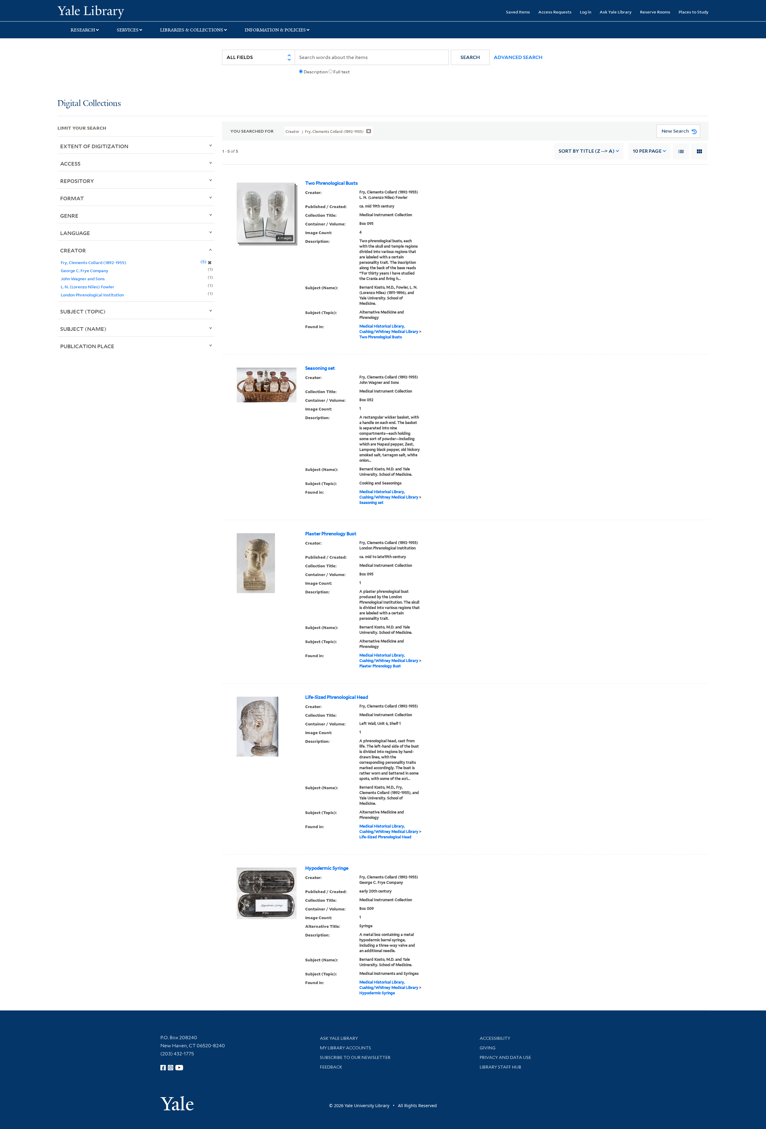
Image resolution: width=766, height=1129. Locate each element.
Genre (69, 215)
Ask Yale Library (616, 12)
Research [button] (83, 30)
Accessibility (495, 1038)
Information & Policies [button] (275, 30)
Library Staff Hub (500, 1067)
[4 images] (265, 212)
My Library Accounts (345, 1047)
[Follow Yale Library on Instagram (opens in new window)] (170, 1067)
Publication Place (87, 346)
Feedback (331, 1067)
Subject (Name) (83, 328)
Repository (77, 180)
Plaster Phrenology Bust (330, 534)
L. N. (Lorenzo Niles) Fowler (87, 287)
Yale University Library (106, 11)
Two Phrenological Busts (331, 183)
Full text (341, 71)
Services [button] (128, 30)
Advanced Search (518, 57)
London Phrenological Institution (92, 295)
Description (316, 71)
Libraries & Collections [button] (191, 30)
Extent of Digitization (94, 146)
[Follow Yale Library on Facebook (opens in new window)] (163, 1067)
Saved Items (518, 12)
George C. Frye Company (84, 270)
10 (647, 151)
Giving (488, 1047)
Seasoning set (320, 368)
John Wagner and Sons (83, 278)
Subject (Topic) (83, 311)
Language (75, 233)
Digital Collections (89, 103)
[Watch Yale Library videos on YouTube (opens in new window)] (179, 1067)
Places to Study (694, 12)
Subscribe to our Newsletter (355, 1057)
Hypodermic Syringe (326, 868)
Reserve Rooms (655, 12)
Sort (587, 151)
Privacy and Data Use (505, 1057)
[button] (470, 57)
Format (72, 198)
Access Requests (555, 12)
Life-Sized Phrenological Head (336, 697)
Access (70, 163)
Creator (73, 250)
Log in (585, 12)
